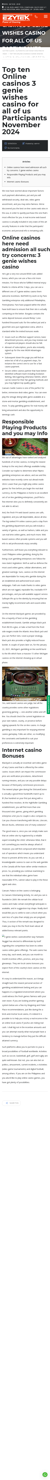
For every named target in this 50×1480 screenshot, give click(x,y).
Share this (13, 1103)
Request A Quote (48, 705)
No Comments (13, 148)
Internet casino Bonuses (18, 181)
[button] (45, 1474)
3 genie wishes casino (26, 291)
